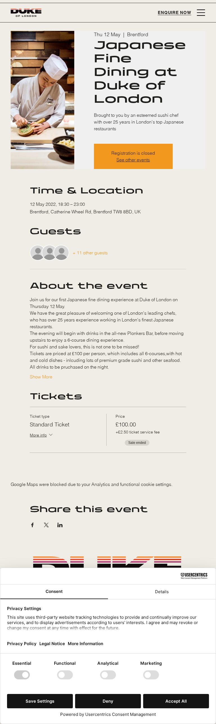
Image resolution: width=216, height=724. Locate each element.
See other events (133, 160)
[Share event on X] (46, 525)
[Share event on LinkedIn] (60, 525)
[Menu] (201, 12)
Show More (41, 377)
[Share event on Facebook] (32, 525)
